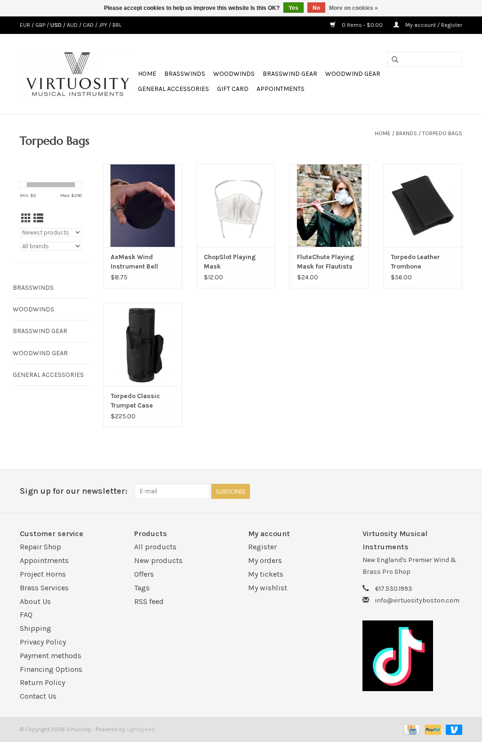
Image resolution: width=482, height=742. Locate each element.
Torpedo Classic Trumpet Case (135, 400)
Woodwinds (234, 74)
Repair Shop (40, 546)
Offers (144, 574)
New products (158, 560)
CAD (89, 25)
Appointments (281, 89)
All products (155, 546)
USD (56, 25)
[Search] (395, 60)
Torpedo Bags (442, 133)
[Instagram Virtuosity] (454, 491)
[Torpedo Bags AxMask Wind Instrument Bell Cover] (142, 205)
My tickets (265, 574)
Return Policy (42, 682)
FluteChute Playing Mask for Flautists (325, 261)
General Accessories (173, 89)
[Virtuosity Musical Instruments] (77, 74)
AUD (73, 25)
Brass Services (44, 587)
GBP (41, 25)
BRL (116, 25)
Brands (406, 133)
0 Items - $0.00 (362, 25)
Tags (142, 587)
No (316, 8)
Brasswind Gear (290, 74)
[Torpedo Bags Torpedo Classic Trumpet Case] (142, 343)
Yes (293, 8)
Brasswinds (184, 74)
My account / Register (433, 25)
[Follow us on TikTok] (412, 655)
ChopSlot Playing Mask (230, 261)
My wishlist (267, 587)
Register (262, 546)
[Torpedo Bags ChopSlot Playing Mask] (235, 205)
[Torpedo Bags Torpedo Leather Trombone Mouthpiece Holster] (422, 205)
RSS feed (149, 601)
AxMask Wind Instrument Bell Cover (134, 262)
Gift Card (233, 89)
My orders (265, 560)
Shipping (35, 628)
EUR (26, 25)
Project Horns (43, 574)
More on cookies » (353, 8)
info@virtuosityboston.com (417, 600)
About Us (35, 601)
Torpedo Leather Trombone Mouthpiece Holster (421, 262)
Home (147, 74)
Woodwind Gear (352, 74)
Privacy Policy (43, 641)
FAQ (26, 614)
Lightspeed (141, 729)
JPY (104, 25)
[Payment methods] (411, 729)
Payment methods (50, 655)
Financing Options (51, 669)
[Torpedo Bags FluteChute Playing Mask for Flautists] (329, 205)
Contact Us (38, 696)
